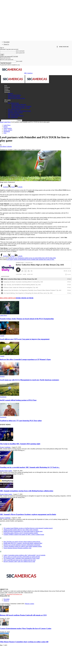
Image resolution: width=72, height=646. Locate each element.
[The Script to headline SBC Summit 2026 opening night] (6, 440)
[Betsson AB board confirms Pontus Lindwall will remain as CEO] (4, 611)
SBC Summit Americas (14, 109)
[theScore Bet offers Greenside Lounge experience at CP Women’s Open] (9, 354)
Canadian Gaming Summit (15, 112)
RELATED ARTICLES (8, 298)
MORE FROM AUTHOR (24, 298)
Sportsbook (7, 87)
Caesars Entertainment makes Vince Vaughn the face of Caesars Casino (25, 628)
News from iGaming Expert (17, 538)
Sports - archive (8, 130)
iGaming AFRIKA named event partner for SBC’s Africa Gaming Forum (24, 534)
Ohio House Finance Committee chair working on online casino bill (24, 642)
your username (20, 51)
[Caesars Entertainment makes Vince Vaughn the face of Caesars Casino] (4, 625)
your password (20, 53)
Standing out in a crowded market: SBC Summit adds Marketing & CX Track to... (30, 467)
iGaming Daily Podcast (14, 95)
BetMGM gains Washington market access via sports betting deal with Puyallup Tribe (32, 258)
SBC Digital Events (13, 103)
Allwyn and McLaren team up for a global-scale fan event (20, 560)
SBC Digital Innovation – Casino (20, 108)
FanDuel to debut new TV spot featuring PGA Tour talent (21, 421)
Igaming (6, 88)
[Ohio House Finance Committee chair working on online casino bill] (4, 638)
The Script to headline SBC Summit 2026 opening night (20, 444)
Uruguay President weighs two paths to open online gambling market (23, 546)
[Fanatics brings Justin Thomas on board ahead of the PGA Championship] (9, 314)
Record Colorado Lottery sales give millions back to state (19, 561)
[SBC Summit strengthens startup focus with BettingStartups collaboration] (6, 487)
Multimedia (7, 92)
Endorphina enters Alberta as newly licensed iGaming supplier (21, 533)
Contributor (7, 447)
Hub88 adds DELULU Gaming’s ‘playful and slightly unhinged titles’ (23, 543)
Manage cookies (29, 603)
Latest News (7, 122)
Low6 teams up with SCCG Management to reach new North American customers (29, 380)
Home (5, 85)
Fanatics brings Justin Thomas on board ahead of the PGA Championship (27, 319)
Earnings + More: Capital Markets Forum (19, 111)
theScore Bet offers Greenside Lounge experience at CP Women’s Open (25, 359)
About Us (6, 44)
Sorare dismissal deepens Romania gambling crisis (17, 548)
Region (6, 126)
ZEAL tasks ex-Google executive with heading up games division (22, 556)
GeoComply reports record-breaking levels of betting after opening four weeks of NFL (30, 259)
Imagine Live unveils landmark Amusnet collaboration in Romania (22, 545)
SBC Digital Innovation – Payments (21, 106)
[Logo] (13, 82)
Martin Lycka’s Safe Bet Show (16, 98)
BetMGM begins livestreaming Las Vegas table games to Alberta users (23, 531)
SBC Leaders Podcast (14, 96)
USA (5, 133)
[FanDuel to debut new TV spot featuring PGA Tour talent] (9, 415)
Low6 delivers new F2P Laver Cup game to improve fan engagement (24, 339)
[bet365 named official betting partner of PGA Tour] (9, 395)
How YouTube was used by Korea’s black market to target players (22, 541)
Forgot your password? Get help (9, 56)
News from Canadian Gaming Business (22, 524)
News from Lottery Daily (16, 551)
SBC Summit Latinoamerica (16, 115)
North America (8, 128)
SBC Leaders (7, 100)
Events (6, 101)
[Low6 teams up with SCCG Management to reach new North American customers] (9, 375)
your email (19, 61)
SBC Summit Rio (13, 117)
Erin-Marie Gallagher (6, 146)
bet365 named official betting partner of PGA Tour (18, 400)
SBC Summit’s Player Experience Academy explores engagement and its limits (28, 514)
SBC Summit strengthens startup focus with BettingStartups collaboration (26, 491)
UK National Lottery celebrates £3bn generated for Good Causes (22, 558)
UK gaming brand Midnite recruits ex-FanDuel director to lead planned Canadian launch (28, 528)
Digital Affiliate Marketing (18, 104)
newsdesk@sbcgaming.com (14, 594)
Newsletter (6, 42)
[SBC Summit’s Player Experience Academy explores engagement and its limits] (6, 511)
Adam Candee (8, 470)
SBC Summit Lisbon (13, 114)
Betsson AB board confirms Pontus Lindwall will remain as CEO (23, 615)
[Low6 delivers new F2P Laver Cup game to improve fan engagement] (9, 334)
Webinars (10, 93)
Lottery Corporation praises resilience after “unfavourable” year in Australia (24, 555)
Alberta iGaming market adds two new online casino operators (21, 529)
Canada (2, 335)
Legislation (7, 90)
